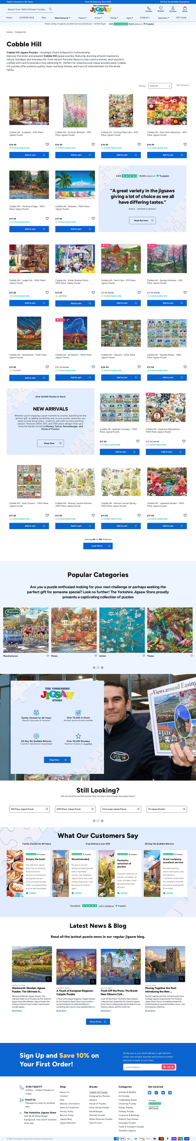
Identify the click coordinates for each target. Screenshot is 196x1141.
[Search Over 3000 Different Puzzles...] (50, 9)
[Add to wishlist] (47, 145)
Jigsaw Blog (66, 1119)
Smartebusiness (47, 1139)
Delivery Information (70, 1103)
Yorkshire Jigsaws (127, 1130)
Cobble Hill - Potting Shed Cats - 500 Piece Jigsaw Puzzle (119, 133)
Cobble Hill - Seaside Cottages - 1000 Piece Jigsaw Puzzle (118, 430)
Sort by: (142, 86)
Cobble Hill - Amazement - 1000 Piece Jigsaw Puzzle (28, 356)
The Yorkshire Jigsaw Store (23, 1139)
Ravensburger (96, 1111)
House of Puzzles (97, 1103)
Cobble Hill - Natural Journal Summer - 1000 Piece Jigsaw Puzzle (74, 504)
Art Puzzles (124, 1096)
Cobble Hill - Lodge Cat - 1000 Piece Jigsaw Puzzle (27, 281)
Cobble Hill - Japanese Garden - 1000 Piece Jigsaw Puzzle (165, 504)
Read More (17, 1010)
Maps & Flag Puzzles (128, 1119)
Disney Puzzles (126, 1107)
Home (9, 32)
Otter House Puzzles (99, 1107)
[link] (142, 220)
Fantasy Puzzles (126, 1111)
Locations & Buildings (129, 1115)
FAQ (62, 1100)
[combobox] (30, 10)
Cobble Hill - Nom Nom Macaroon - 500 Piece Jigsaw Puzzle (167, 133)
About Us (64, 1092)
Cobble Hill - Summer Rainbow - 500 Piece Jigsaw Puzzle (73, 133)
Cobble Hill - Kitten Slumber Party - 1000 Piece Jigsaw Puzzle (72, 281)
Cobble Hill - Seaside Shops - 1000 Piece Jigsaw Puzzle (164, 356)
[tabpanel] (26, 633)
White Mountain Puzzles (100, 1119)
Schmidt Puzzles (97, 1115)
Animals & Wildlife (127, 1092)
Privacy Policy (66, 1111)
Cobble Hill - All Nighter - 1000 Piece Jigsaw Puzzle (73, 356)
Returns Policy (67, 1115)
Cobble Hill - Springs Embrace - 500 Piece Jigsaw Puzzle (165, 281)
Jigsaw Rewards (68, 1123)
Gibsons (93, 1100)
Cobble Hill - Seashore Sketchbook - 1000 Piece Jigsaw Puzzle (163, 430)
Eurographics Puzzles (99, 1096)
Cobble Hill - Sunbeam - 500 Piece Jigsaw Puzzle (26, 133)
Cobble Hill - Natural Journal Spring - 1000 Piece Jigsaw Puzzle (119, 504)
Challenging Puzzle (128, 1100)
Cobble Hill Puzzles (98, 1092)
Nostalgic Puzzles (127, 1123)
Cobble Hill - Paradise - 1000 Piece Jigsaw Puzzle (72, 207)
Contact (64, 1096)
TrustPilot (87, 744)
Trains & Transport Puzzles (131, 1127)
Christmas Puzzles (127, 1103)
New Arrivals (95, 1123)
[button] (61, 17)
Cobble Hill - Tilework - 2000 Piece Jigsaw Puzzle (118, 356)
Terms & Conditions (69, 1107)
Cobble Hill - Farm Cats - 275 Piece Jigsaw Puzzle (118, 281)
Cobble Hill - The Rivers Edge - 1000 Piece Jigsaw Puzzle (27, 207)
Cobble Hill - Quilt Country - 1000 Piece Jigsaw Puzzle (28, 504)
